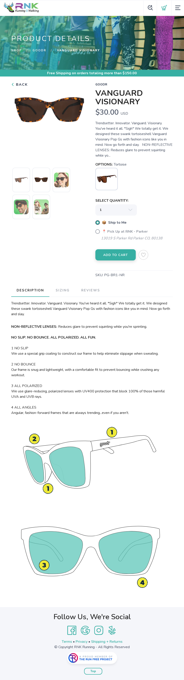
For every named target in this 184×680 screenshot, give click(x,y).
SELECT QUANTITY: (112, 200)
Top (93, 671)
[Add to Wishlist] (143, 255)
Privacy (82, 641)
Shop (16, 50)
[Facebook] (72, 630)
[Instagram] (98, 630)
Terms (67, 641)
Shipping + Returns (107, 641)
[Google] (85, 630)
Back (21, 84)
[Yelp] (112, 630)
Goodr (39, 50)
